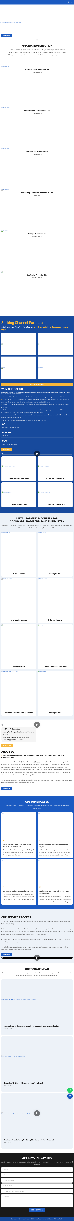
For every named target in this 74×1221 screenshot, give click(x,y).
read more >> (37, 72)
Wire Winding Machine (19, 620)
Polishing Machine (55, 620)
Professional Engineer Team (19, 478)
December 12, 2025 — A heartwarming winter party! (23, 1083)
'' (3, 841)
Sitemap (51, 1219)
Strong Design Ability (19, 504)
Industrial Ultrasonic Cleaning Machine (19, 713)
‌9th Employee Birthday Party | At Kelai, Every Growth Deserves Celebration (31, 1026)
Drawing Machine (19, 666)
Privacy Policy (58, 1219)
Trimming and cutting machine (55, 666)
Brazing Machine (19, 574)
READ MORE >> (37, 113)
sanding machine (55, 574)
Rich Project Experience (55, 478)
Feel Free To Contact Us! (11, 729)
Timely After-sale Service (55, 504)
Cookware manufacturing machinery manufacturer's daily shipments (29, 1140)
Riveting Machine (55, 713)
